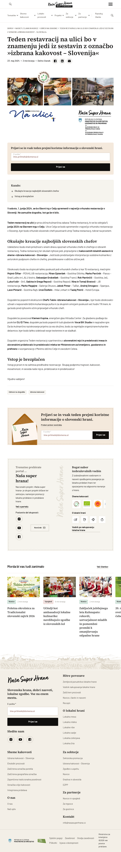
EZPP (65, 785)
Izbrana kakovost (37, 392)
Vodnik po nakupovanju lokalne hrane (83, 528)
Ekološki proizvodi (16, 764)
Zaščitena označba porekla (20, 769)
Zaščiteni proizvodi (72, 692)
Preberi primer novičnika (51, 425)
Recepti (66, 703)
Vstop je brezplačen (24, 196)
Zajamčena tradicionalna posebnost (24, 780)
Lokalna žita (69, 743)
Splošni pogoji (56, 838)
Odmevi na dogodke (48, 28)
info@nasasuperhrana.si (74, 823)
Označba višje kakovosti (18, 785)
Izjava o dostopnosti (68, 843)
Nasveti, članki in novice (26, 28)
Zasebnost (70, 838)
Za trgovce (68, 804)
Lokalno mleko (70, 722)
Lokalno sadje (69, 733)
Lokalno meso (69, 717)
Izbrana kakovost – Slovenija (20, 758)
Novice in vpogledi (71, 799)
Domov (10, 28)
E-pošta (17, 154)
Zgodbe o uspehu (71, 769)
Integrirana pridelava (17, 790)
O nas (10, 804)
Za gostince (68, 809)
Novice (66, 774)
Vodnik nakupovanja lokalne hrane (79, 687)
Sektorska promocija (73, 758)
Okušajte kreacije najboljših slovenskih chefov (37, 191)
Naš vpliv (11, 809)
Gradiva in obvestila (72, 780)
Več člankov (102, 567)
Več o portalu (22, 507)
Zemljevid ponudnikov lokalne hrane (80, 682)
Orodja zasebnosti (85, 838)
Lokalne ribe (69, 727)
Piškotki (53, 843)
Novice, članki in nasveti (74, 698)
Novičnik (38, 528)
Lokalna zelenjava (71, 738)
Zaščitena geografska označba (22, 774)
